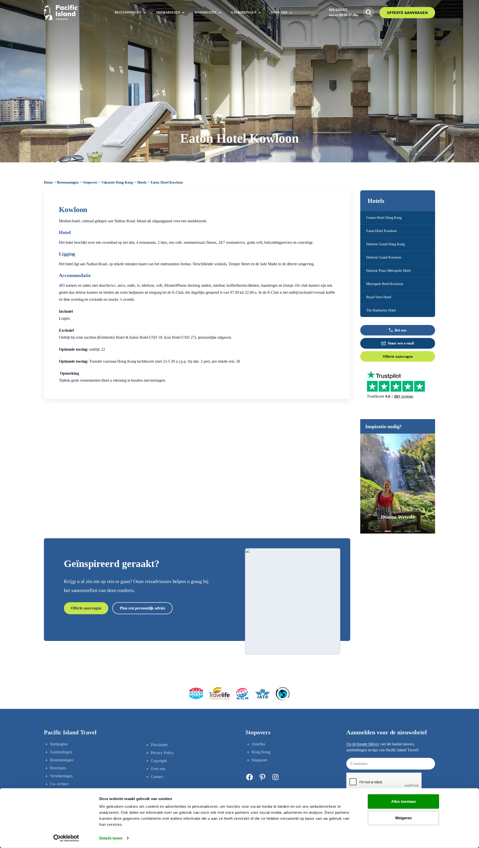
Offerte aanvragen (398, 356)
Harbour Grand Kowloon (383, 257)
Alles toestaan (403, 801)
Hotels (141, 182)
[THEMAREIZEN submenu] (183, 12)
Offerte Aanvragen (407, 12)
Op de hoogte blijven (362, 744)
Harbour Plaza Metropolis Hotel (388, 271)
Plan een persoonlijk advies (142, 608)
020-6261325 (338, 10)
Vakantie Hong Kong (117, 182)
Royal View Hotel (378, 297)
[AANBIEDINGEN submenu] (259, 12)
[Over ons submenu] (291, 12)
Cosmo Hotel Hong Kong (384, 218)
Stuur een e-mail (401, 343)
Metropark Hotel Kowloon (384, 284)
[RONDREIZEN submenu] (220, 12)
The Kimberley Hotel (381, 310)
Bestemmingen (68, 182)
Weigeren (403, 818)
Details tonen (110, 838)
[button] (378, 531)
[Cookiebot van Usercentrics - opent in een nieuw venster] (66, 838)
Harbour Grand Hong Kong (385, 244)
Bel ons (400, 330)
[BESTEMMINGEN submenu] (144, 12)
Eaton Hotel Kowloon (381, 231)
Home (48, 182)
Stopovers (90, 182)
